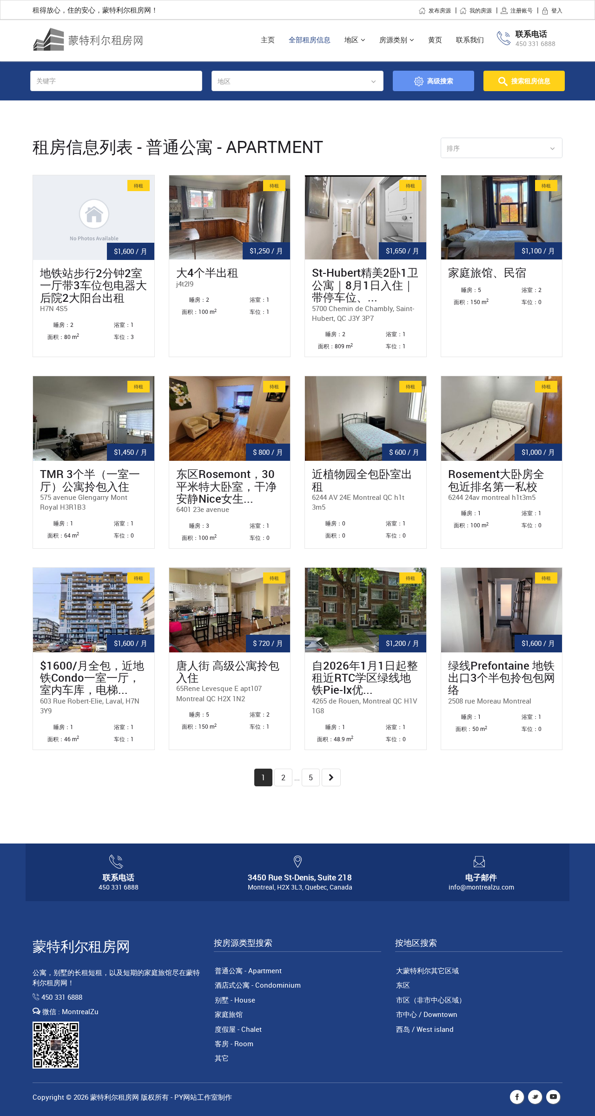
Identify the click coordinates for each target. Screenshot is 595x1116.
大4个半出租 (207, 272)
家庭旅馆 (229, 1014)
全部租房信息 (310, 39)
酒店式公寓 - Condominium (258, 985)
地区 (351, 39)
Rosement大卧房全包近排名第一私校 (496, 480)
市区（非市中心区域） (431, 999)
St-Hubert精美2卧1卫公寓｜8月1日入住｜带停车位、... (365, 284)
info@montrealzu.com (481, 887)
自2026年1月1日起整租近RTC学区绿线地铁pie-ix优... (365, 677)
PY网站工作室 (196, 1097)
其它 (222, 1058)
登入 (556, 10)
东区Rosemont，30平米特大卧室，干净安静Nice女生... (226, 486)
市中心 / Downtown (426, 1014)
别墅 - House (235, 999)
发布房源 (440, 10)
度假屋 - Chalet (238, 1029)
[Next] (331, 778)
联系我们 (470, 39)
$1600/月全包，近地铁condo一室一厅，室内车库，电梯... (92, 677)
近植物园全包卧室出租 (362, 480)
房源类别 (393, 39)
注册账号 (521, 10)
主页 (268, 39)
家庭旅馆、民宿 (487, 272)
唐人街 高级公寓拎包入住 (227, 671)
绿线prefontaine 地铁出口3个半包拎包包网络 (501, 677)
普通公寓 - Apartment (248, 970)
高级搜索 (440, 80)
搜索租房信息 (530, 80)
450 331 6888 (535, 43)
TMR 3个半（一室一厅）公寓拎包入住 (90, 480)
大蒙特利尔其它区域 (427, 970)
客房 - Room (234, 1043)
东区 (403, 985)
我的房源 (480, 10)
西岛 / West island (425, 1029)
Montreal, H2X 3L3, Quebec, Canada (300, 887)
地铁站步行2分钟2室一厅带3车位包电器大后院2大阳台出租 (93, 285)
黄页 (435, 39)
